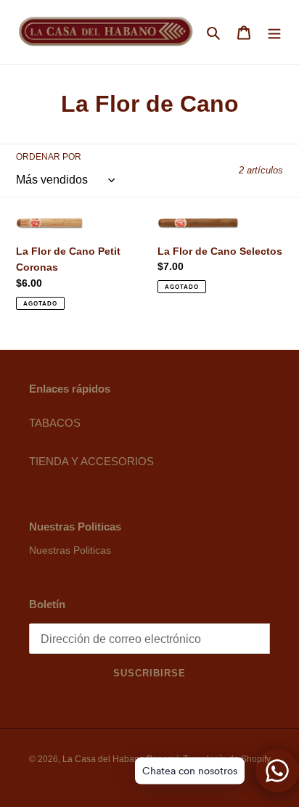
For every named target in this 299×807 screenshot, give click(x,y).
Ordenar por (48, 157)
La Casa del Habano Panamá (121, 759)
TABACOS (55, 423)
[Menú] (274, 32)
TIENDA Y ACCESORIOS (91, 461)
